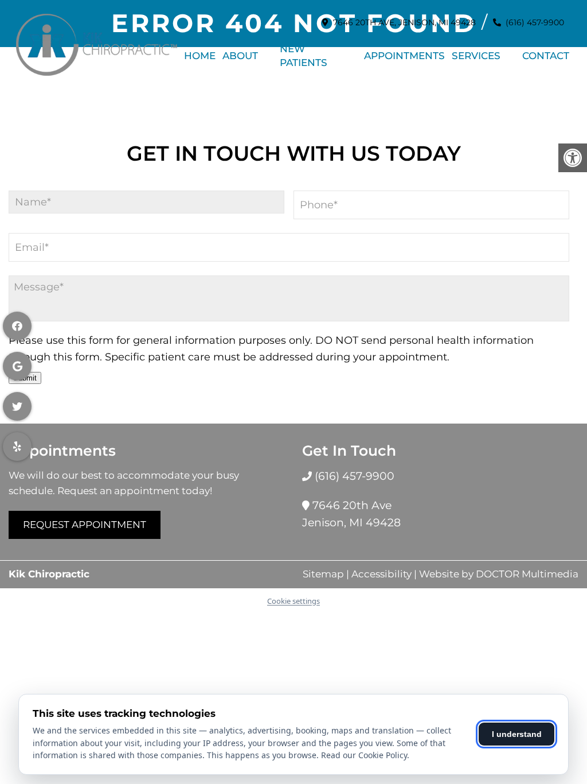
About (240, 55)
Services (476, 55)
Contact (545, 55)
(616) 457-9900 (535, 22)
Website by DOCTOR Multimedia (498, 574)
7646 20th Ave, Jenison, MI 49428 (404, 22)
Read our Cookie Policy (364, 755)
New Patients (303, 55)
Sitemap (323, 574)
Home (200, 55)
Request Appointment (84, 524)
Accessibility (381, 574)
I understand (517, 734)
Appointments (404, 55)
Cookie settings (293, 601)
